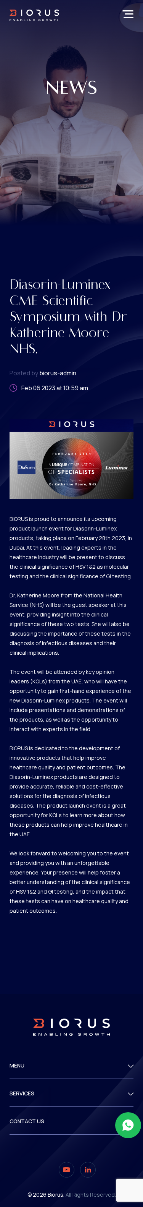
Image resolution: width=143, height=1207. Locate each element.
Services (22, 1093)
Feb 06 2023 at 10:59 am (54, 388)
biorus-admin (43, 373)
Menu (17, 1066)
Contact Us (27, 1121)
